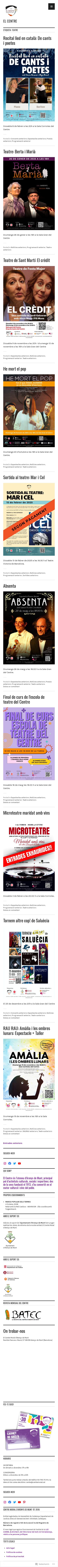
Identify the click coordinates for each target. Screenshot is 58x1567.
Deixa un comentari (11, 687)
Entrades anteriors (12, 1143)
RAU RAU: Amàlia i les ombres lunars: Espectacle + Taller (26, 1030)
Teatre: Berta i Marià (19, 151)
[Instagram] (4, 1163)
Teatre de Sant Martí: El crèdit (26, 260)
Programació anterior (21, 141)
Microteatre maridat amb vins (26, 812)
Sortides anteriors (30, 575)
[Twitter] (14, 1163)
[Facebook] (9, 1163)
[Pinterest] (24, 1502)
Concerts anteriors (19, 139)
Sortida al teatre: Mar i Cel (24, 477)
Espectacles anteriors (37, 139)
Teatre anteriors (29, 358)
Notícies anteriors (18, 247)
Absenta (9, 586)
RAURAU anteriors (30, 1131)
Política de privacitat (15, 1556)
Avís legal (10, 1548)
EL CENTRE (10, 20)
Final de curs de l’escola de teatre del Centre (24, 699)
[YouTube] (19, 1163)
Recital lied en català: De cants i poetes (27, 40)
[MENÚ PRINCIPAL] (51, 6)
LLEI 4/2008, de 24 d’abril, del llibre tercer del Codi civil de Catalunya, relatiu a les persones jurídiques (27, 1531)
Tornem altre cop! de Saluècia (26, 920)
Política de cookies (14, 1552)
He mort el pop (14, 368)
